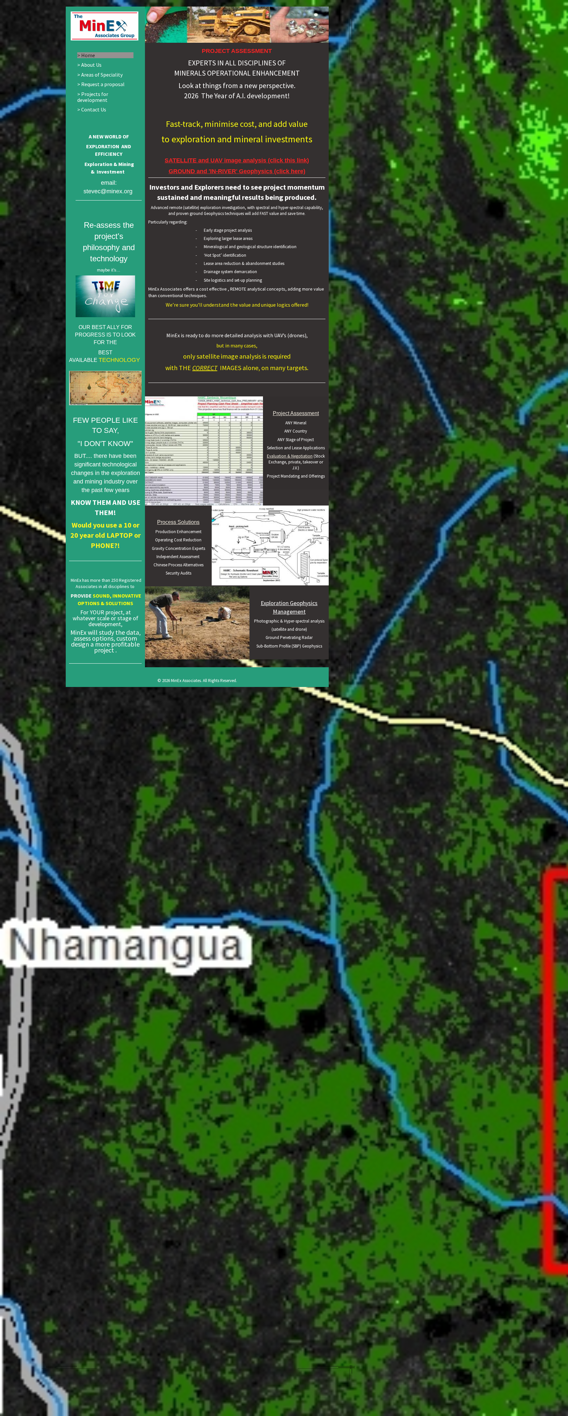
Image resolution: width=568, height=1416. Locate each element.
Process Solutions (178, 522)
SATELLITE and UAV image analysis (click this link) (237, 160)
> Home (86, 55)
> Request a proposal (101, 84)
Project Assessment (296, 413)
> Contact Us (91, 109)
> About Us (89, 65)
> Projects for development (92, 97)
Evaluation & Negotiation (290, 456)
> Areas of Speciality (100, 75)
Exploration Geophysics (289, 603)
